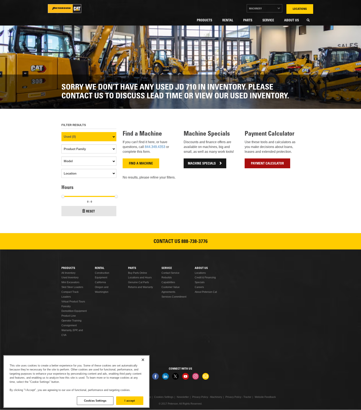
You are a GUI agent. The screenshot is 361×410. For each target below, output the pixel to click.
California (100, 282)
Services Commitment (173, 296)
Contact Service (170, 272)
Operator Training (71, 320)
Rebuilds (166, 277)
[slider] (62, 196)
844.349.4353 (155, 147)
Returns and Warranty (140, 287)
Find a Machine (141, 163)
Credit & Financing (205, 277)
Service (268, 20)
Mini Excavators (70, 282)
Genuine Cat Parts (138, 282)
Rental (227, 20)
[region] (76, 381)
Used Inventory (70, 277)
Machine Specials (202, 163)
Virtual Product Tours (73, 301)
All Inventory (68, 272)
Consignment (69, 325)
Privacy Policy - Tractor (238, 397)
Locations (300, 9)
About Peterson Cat (206, 291)
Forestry (66, 306)
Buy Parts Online (137, 272)
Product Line (68, 315)
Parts (247, 20)
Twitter (175, 376)
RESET (90, 211)
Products (204, 20)
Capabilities (168, 282)
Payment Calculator (267, 163)
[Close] (142, 359)
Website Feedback (265, 397)
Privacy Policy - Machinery (207, 397)
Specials (200, 282)
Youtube (185, 376)
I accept (130, 400)
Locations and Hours (140, 277)
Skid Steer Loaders (72, 287)
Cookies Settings (95, 400)
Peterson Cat (64, 8)
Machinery (255, 9)
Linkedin (165, 376)
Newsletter (205, 376)
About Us (291, 20)
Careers (199, 287)
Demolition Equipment (74, 311)
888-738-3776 (194, 241)
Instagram (195, 376)
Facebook (155, 376)
